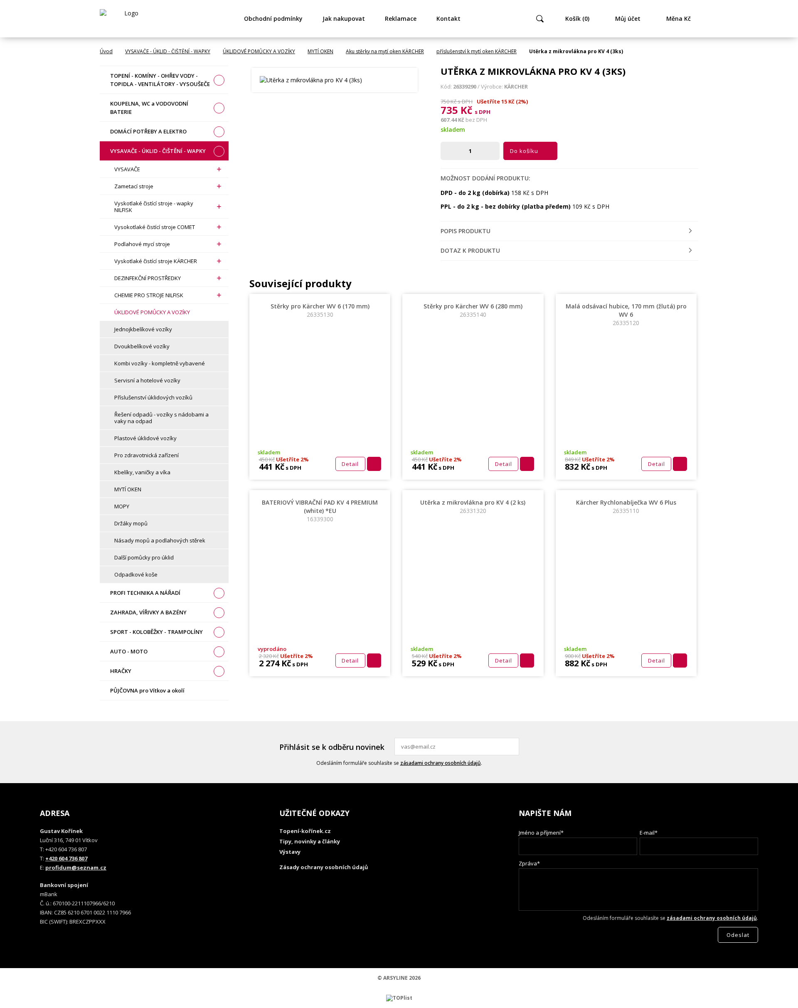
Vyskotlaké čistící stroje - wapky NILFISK (153, 207)
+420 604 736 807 (66, 858)
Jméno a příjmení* (541, 832)
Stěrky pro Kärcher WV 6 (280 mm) (473, 310)
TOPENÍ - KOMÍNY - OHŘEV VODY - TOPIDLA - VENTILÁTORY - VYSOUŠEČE (160, 80)
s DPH (482, 112)
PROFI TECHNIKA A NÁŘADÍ (145, 592)
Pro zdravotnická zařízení (146, 455)
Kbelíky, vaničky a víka (142, 472)
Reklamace (400, 18)
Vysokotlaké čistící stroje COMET (154, 227)
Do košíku (524, 151)
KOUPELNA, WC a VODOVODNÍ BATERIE (149, 108)
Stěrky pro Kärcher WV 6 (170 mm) (320, 310)
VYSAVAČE (127, 169)
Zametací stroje (133, 186)
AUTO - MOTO (129, 651)
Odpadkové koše (136, 574)
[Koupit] (374, 464)
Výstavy (289, 851)
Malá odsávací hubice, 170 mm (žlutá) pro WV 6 (626, 314)
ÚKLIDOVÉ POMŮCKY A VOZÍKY (259, 51)
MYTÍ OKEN (320, 51)
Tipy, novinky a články (309, 841)
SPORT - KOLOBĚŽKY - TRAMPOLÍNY (156, 632)
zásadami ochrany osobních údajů (440, 762)
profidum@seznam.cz (75, 867)
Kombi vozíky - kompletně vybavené (159, 363)
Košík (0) (577, 18)
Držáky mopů (131, 523)
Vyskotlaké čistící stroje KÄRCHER (155, 261)
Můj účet (627, 18)
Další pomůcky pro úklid (144, 557)
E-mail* (649, 832)
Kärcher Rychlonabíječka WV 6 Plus (626, 506)
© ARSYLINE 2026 (399, 977)
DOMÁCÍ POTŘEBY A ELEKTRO (148, 131)
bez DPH (476, 119)
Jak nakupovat (344, 18)
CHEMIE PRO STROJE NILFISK (148, 295)
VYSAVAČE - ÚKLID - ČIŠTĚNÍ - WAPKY (167, 51)
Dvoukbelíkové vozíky (142, 346)
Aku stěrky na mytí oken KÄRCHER (385, 51)
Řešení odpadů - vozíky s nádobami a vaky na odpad (161, 418)
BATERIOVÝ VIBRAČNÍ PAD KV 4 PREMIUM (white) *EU (320, 510)
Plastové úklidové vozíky (145, 438)
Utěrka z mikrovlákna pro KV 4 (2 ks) (472, 506)
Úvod (106, 51)
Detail (350, 464)
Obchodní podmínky (273, 18)
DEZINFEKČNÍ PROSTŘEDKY (147, 278)
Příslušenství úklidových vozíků (153, 397)
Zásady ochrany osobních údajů (323, 867)
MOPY (121, 506)
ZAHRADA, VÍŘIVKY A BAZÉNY (148, 612)
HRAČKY (120, 671)
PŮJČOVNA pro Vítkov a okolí (147, 690)
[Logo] (128, 18)
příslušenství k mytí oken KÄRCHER (476, 51)
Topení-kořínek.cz (305, 831)
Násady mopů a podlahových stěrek (159, 540)
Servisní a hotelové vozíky (147, 380)
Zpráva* (529, 863)
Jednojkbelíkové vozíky (143, 329)
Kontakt (448, 18)
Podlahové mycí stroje (142, 244)
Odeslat (511, 746)
